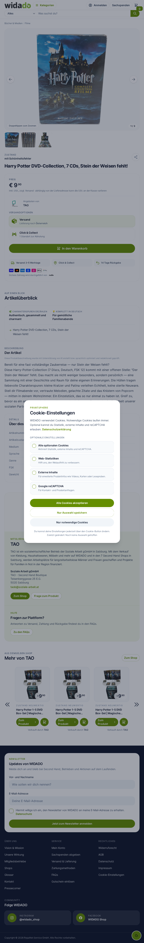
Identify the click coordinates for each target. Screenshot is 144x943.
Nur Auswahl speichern (72, 512)
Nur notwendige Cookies (72, 522)
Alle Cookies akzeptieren (72, 502)
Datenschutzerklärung (56, 429)
